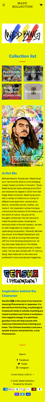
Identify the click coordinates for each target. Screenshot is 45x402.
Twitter (23, 364)
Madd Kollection (22, 5)
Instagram (24, 368)
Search (22, 354)
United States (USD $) (21, 374)
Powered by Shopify (22, 384)
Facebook (24, 360)
